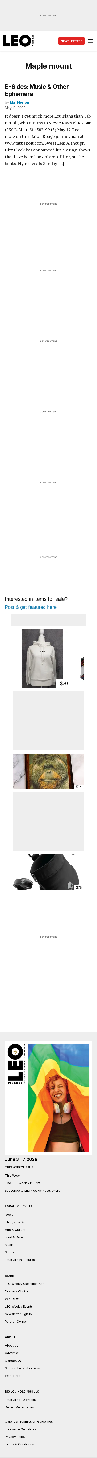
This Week (12, 1175)
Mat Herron (19, 102)
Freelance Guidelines (20, 1429)
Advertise (12, 1353)
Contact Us (13, 1360)
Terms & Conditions (19, 1444)
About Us (11, 1345)
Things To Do (15, 1222)
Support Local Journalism (23, 1368)
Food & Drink (14, 1237)
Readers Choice (17, 1291)
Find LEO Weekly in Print (22, 1183)
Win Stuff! (12, 1299)
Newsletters (71, 41)
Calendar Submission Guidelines (29, 1421)
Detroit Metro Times (19, 1407)
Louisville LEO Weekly (20, 1399)
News (9, 1214)
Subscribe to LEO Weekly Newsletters (32, 1190)
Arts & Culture (15, 1229)
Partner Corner (16, 1321)
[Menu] (91, 40)
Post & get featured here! (31, 607)
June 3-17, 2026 (21, 1159)
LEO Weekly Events (19, 1306)
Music (9, 1245)
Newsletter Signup (18, 1314)
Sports (9, 1252)
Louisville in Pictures (20, 1260)
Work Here (12, 1375)
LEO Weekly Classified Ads (24, 1284)
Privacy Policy (15, 1436)
